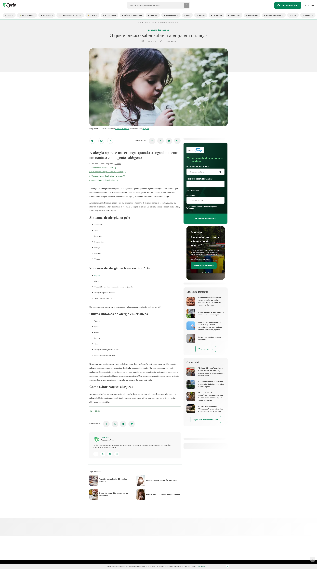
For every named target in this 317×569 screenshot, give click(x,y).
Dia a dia (153, 15)
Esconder (118, 164)
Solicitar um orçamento (204, 265)
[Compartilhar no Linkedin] (169, 141)
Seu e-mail (190, 195)
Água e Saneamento (274, 15)
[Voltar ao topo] (312, 559)
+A (101, 140)
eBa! (188, 15)
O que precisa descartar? (197, 167)
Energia (94, 15)
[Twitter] (102, 454)
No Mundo (217, 15)
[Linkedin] (109, 454)
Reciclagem (48, 15)
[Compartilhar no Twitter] (160, 141)
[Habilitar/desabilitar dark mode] (92, 141)
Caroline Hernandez (122, 129)
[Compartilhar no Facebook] (152, 141)
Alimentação (110, 15)
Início (139, 22)
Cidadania (308, 15)
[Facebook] (95, 454)
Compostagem (28, 15)
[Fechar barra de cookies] (227, 566)
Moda (293, 15)
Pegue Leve (235, 15)
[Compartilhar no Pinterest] (177, 141)
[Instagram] (116, 454)
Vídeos (10, 15)
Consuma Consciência (151, 22)
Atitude (201, 15)
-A (110, 140)
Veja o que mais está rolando (205, 420)
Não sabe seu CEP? (193, 190)
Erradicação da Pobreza (71, 15)
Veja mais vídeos (205, 349)
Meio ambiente (172, 15)
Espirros (97, 275)
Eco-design (253, 15)
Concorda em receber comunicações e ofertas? (203, 207)
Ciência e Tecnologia (133, 15)
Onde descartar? (289, 5)
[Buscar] (186, 5)
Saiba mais (201, 566)
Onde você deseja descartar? (199, 179)
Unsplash (146, 129)
